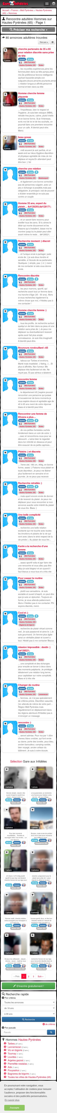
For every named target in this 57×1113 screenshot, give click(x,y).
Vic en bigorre (15, 1050)
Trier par (43, 42)
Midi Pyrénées (26, 10)
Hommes (12, 13)
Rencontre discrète (28, 275)
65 (18, 803)
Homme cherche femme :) (32, 310)
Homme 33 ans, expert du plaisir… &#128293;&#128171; (34, 204)
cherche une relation (29, 168)
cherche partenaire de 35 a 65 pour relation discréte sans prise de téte (36, 52)
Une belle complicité (29, 514)
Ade (10, 1067)
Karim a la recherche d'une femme (33, 547)
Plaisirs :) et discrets (29, 451)
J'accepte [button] (14, 1108)
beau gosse (24, 137)
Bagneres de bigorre (26, 625)
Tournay (12, 1053)
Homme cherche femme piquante (31, 95)
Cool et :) (23, 612)
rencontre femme (27, 379)
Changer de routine (29, 685)
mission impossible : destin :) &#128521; (34, 648)
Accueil (5, 10)
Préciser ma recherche (29, 29)
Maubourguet (43, 178)
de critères (50, 1024)
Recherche (29, 1019)
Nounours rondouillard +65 (33, 347)
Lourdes (12, 1057)
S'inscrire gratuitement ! (30, 986)
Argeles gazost (15, 1060)
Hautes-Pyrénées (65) (27, 65)
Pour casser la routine (30, 578)
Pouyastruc (40, 843)
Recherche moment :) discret (34, 241)
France (14, 10)
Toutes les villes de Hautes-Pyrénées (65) (29, 1077)
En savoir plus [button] (12, 1100)
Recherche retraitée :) (30, 483)
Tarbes (41, 65)
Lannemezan (43, 694)
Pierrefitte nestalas (14, 969)
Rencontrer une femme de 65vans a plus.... (32, 415)
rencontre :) (24, 722)
